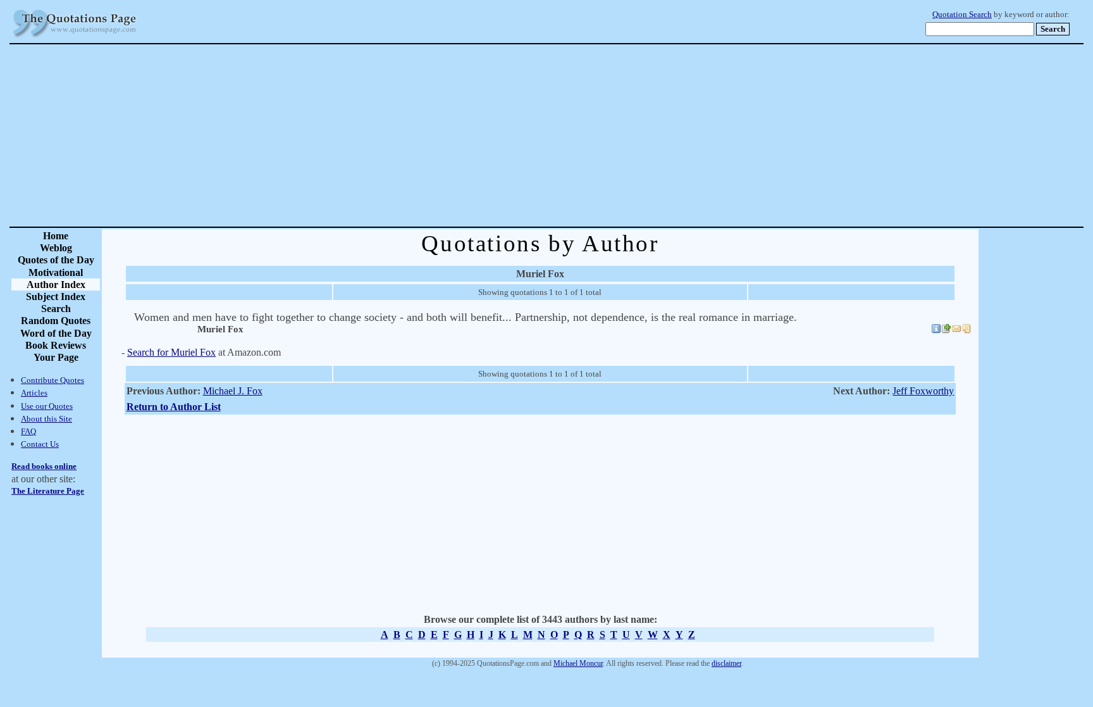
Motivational (55, 272)
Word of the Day (56, 333)
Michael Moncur (578, 663)
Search (56, 308)
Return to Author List (174, 406)
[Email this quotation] (956, 330)
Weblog (56, 247)
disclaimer (726, 663)
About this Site (46, 418)
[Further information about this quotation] (936, 330)
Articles (34, 392)
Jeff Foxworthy (923, 390)
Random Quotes (55, 320)
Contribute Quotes (52, 380)
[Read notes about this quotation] (966, 330)
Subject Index (55, 296)
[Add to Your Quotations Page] (946, 330)
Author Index (56, 284)
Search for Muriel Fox (171, 352)
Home (55, 235)
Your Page (56, 357)
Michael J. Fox (232, 390)
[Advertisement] (590, 135)
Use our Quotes (47, 406)
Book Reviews (55, 345)
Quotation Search (962, 14)
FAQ (28, 431)
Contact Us (40, 444)
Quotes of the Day (56, 259)
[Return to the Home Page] (74, 37)
